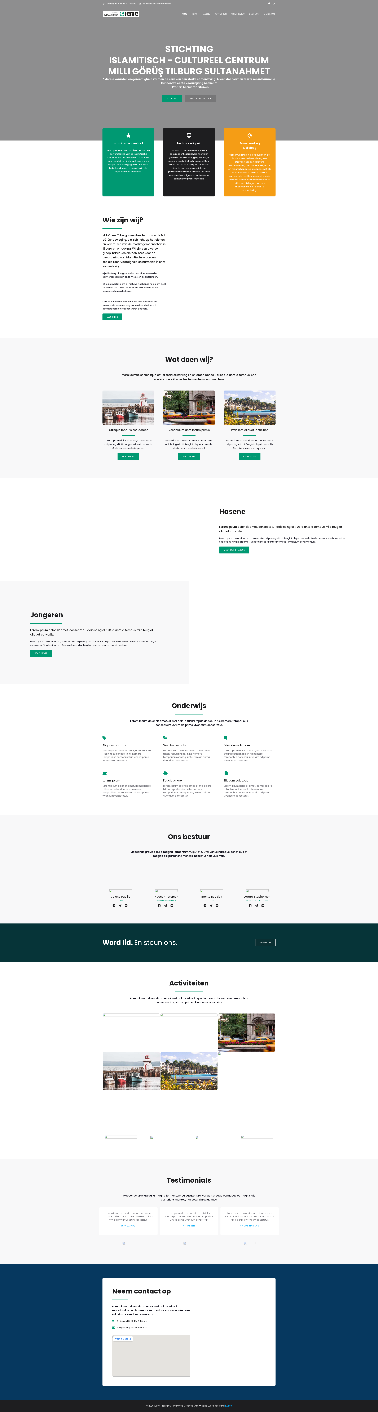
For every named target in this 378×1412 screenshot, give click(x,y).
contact (269, 13)
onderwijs (238, 13)
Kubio (228, 1405)
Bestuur (254, 13)
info (194, 13)
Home (184, 13)
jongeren (221, 13)
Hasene (206, 13)
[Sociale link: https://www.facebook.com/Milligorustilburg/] (267, 3)
